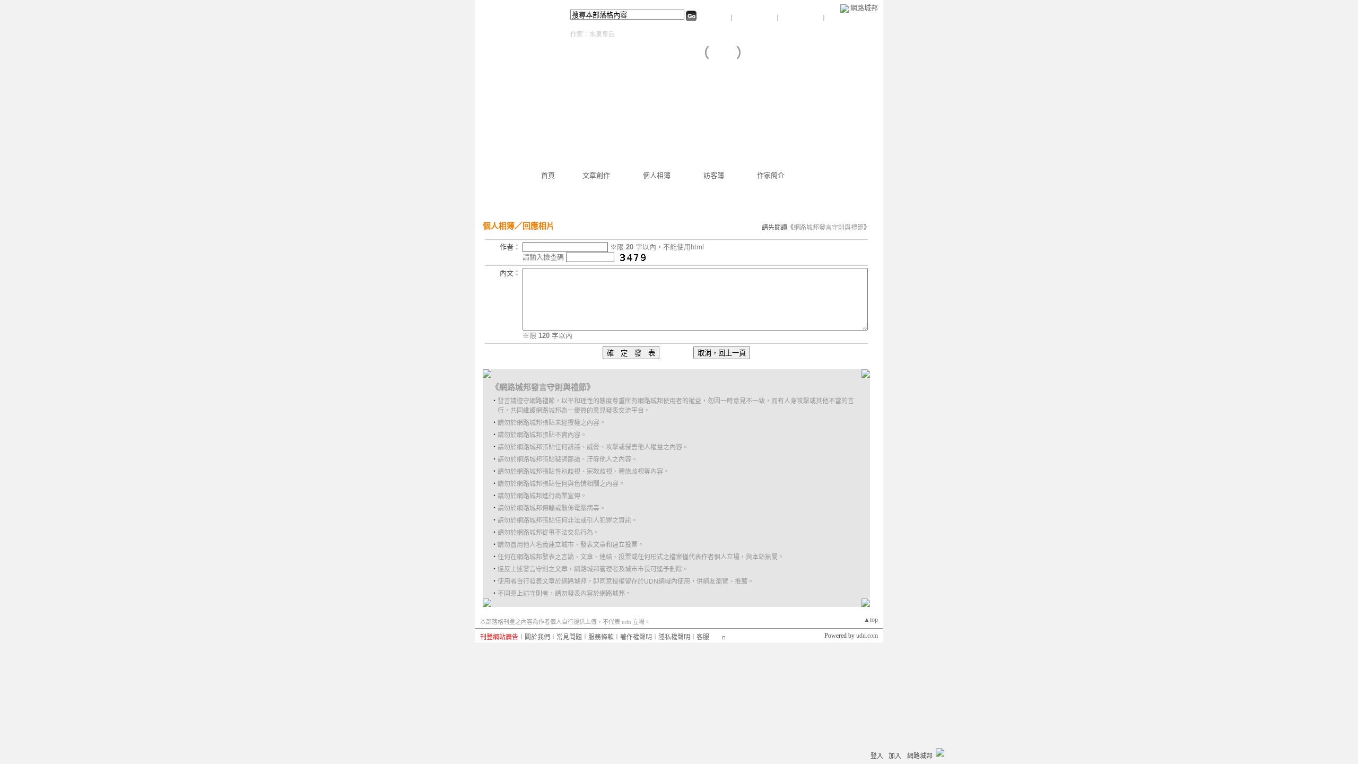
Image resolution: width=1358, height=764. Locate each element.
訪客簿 (713, 175)
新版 (723, 53)
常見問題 (569, 637)
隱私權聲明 (674, 637)
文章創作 (596, 175)
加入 (895, 756)
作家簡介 (771, 175)
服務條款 (601, 637)
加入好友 (715, 18)
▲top (871, 619)
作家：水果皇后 (592, 34)
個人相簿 (657, 175)
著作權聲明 (636, 637)
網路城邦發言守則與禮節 (829, 227)
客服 (703, 637)
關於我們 (537, 637)
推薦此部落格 (755, 18)
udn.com (867, 635)
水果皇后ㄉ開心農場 (630, 53)
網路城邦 (864, 8)
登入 (876, 756)
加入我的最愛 (801, 18)
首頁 (548, 175)
